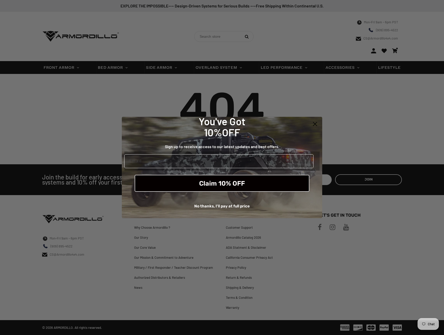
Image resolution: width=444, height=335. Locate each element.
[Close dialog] (315, 124)
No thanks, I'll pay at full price (222, 206)
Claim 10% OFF (222, 183)
